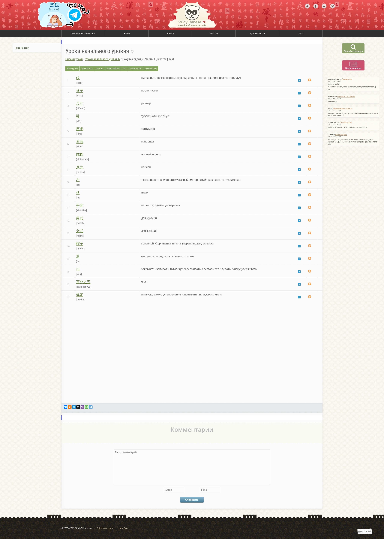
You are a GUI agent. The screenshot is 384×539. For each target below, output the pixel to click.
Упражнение (135, 68)
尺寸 (79, 103)
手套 (79, 205)
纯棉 (79, 154)
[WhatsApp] (86, 407)
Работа (170, 33)
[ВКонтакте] (65, 407)
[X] (78, 407)
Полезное (214, 33)
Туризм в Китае (257, 33)
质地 (79, 141)
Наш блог (123, 528)
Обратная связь (105, 528)
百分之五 (83, 281)
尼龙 (79, 166)
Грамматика (87, 68)
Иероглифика (112, 68)
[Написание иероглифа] (309, 80)
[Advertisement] (31, 89)
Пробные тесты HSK (346, 97)
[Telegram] (91, 407)
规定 (79, 294)
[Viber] (82, 407)
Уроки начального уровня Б (102, 59)
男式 (79, 217)
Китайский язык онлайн (83, 33)
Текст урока (72, 68)
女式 (79, 230)
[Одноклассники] (70, 407)
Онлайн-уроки (74, 59)
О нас (301, 33)
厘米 (79, 128)
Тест (124, 68)
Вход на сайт (22, 47)
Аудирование (150, 68)
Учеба (127, 33)
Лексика (99, 68)
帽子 (79, 243)
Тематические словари (342, 108)
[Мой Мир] (74, 407)
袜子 (79, 90)
